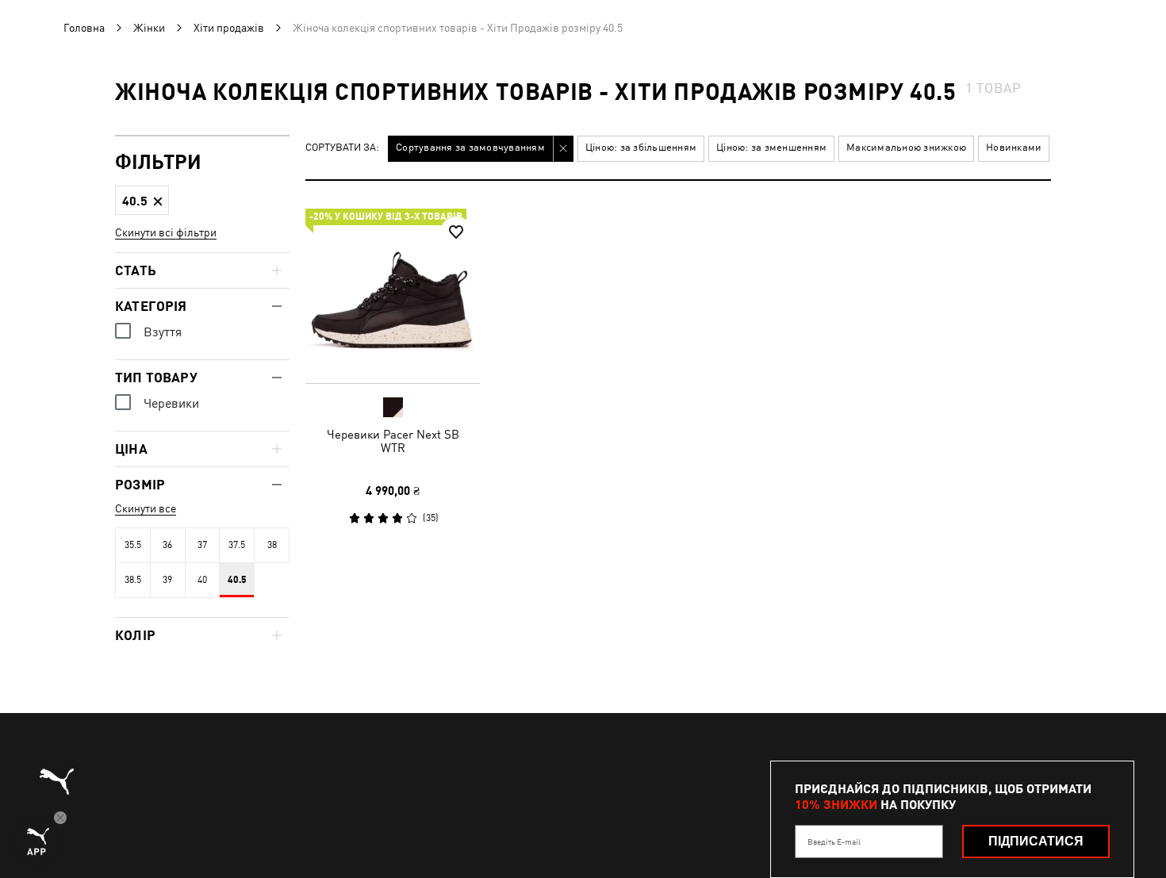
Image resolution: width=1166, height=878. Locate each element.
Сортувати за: (342, 148)
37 (202, 544)
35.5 (133, 544)
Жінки (149, 27)
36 (167, 544)
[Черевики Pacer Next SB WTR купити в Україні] (392, 296)
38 (272, 544)
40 (202, 579)
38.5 (133, 579)
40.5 (237, 579)
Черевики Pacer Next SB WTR (393, 440)
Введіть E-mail (834, 841)
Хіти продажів (229, 27)
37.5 (236, 544)
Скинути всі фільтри (166, 232)
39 (167, 579)
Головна (84, 27)
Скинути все (145, 508)
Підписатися (1036, 841)
